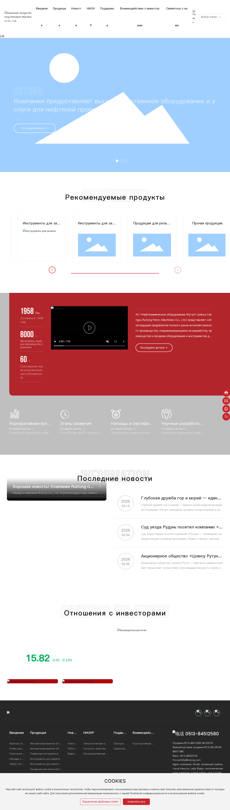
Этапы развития (75, 423)
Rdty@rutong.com (190, 760)
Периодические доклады (85, 676)
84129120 (207, 743)
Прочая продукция (198, 223)
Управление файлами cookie (100, 801)
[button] (117, 161)
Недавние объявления (28, 676)
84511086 (178, 751)
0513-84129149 (212, 747)
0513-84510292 (192, 743)
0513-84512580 (202, 734)
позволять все (136, 801)
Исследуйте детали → (21, 428)
